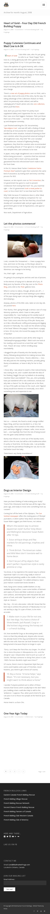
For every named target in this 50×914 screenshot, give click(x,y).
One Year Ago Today (15, 713)
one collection (39, 104)
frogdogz (7, 32)
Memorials (29, 717)
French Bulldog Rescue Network (16, 803)
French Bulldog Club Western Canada (18, 815)
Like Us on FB (10, 844)
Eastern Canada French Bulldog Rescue (19, 795)
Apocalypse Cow (10, 128)
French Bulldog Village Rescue (15, 799)
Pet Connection (35, 180)
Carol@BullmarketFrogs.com (19, 865)
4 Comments (19, 227)
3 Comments (19, 29)
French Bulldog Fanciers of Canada (17, 811)
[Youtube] (41, 911)
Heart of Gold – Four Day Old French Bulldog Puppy (25, 25)
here (17, 107)
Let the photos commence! (19, 223)
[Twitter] (37, 911)
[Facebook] (34, 911)
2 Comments (19, 717)
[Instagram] (44, 911)
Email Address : (9, 879)
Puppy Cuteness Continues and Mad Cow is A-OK (22, 44)
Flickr (23, 287)
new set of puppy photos (20, 93)
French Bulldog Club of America (16, 820)
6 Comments (19, 494)
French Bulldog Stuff (32, 29)
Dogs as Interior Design (17, 490)
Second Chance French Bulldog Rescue (19, 807)
